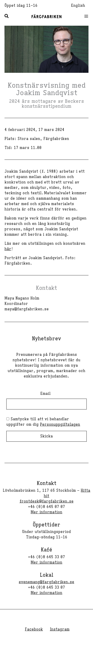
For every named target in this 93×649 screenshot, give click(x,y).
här (8, 249)
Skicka (46, 436)
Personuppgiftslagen (60, 424)
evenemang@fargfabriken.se (46, 582)
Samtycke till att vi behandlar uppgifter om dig (43, 422)
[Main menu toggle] (84, 16)
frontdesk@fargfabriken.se (47, 501)
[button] (7, 17)
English (78, 5)
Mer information (46, 512)
